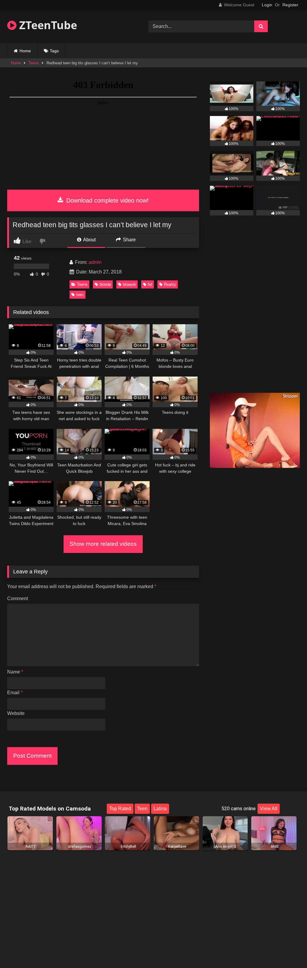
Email (14, 692)
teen (80, 294)
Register (290, 4)
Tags (54, 50)
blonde (105, 284)
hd (150, 284)
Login (267, 4)
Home (25, 50)
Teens (33, 63)
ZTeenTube (46, 25)
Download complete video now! (106, 200)
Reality (170, 284)
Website (16, 713)
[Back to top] (288, 950)
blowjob (129, 284)
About (89, 239)
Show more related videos (103, 544)
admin (95, 262)
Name (15, 671)
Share (129, 239)
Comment (17, 598)
